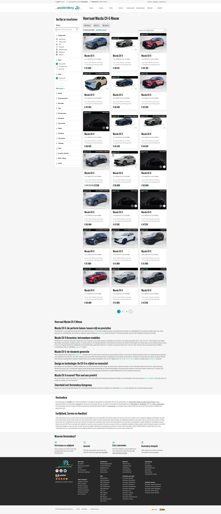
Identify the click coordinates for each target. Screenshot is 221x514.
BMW (61, 86)
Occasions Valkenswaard (130, 497)
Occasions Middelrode (129, 486)
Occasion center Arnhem (152, 492)
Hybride (61, 55)
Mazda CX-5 (78, 354)
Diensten (125, 461)
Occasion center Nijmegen (152, 488)
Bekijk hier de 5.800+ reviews (64, 482)
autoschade (134, 404)
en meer (155, 452)
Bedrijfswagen (63, 49)
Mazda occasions (83, 488)
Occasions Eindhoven (129, 482)
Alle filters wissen (101, 30)
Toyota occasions (83, 481)
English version (95, 509)
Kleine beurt (103, 472)
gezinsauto (78, 347)
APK (101, 476)
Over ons (147, 464)
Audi (61, 83)
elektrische (152, 359)
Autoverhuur (126, 468)
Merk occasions (82, 479)
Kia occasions (82, 494)
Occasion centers (150, 482)
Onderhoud (103, 461)
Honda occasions (83, 492)
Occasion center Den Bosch (153, 484)
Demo (61, 69)
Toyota (131, 402)
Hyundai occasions (83, 490)
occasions (78, 404)
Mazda (62, 78)
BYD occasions (82, 484)
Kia (158, 402)
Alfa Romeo (63, 81)
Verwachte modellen (84, 472)
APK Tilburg (103, 492)
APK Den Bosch (104, 480)
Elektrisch (62, 52)
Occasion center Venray (151, 490)
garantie (121, 388)
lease (153, 404)
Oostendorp (148, 461)
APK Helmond (104, 484)
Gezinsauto (62, 39)
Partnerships (148, 472)
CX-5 (97, 25)
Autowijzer (148, 470)
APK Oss (102, 490)
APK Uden (103, 495)
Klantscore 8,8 (95, 1)
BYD (134, 402)
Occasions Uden (127, 495)
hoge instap (101, 333)
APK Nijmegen (104, 488)
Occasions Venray (128, 499)
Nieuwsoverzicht (150, 468)
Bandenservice (104, 468)
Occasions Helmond (128, 484)
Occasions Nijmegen (129, 488)
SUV (60, 44)
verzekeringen (160, 404)
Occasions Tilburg (128, 492)
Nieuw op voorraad (83, 466)
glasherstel (143, 404)
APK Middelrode (105, 486)
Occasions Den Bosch (129, 480)
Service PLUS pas (105, 466)
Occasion (63, 66)
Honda (153, 402)
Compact (61, 47)
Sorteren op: (142, 30)
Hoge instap (62, 42)
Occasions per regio (128, 476)
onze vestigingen (150, 378)
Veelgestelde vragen (151, 474)
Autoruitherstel (127, 472)
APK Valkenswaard (105, 499)
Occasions (81, 464)
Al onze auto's (82, 470)
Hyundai (143, 402)
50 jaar (58, 1)
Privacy (78, 509)
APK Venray (103, 497)
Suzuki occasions (83, 486)
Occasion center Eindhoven (153, 486)
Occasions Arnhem (128, 478)
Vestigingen (148, 466)
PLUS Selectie (84, 1)
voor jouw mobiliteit (102, 452)
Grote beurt (103, 470)
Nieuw (62, 64)
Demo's (80, 468)
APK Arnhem (103, 478)
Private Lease (126, 464)
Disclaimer (84, 509)
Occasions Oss (127, 490)
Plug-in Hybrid (130, 359)
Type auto (81, 461)
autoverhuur (111, 406)
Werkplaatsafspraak (106, 464)
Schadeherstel (127, 470)
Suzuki (148, 402)
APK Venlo (103, 501)
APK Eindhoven (104, 482)
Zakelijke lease (127, 466)
